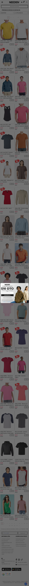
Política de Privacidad (9, 301)
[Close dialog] (27, 284)
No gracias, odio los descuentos (7, 297)
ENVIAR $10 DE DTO (7, 295)
